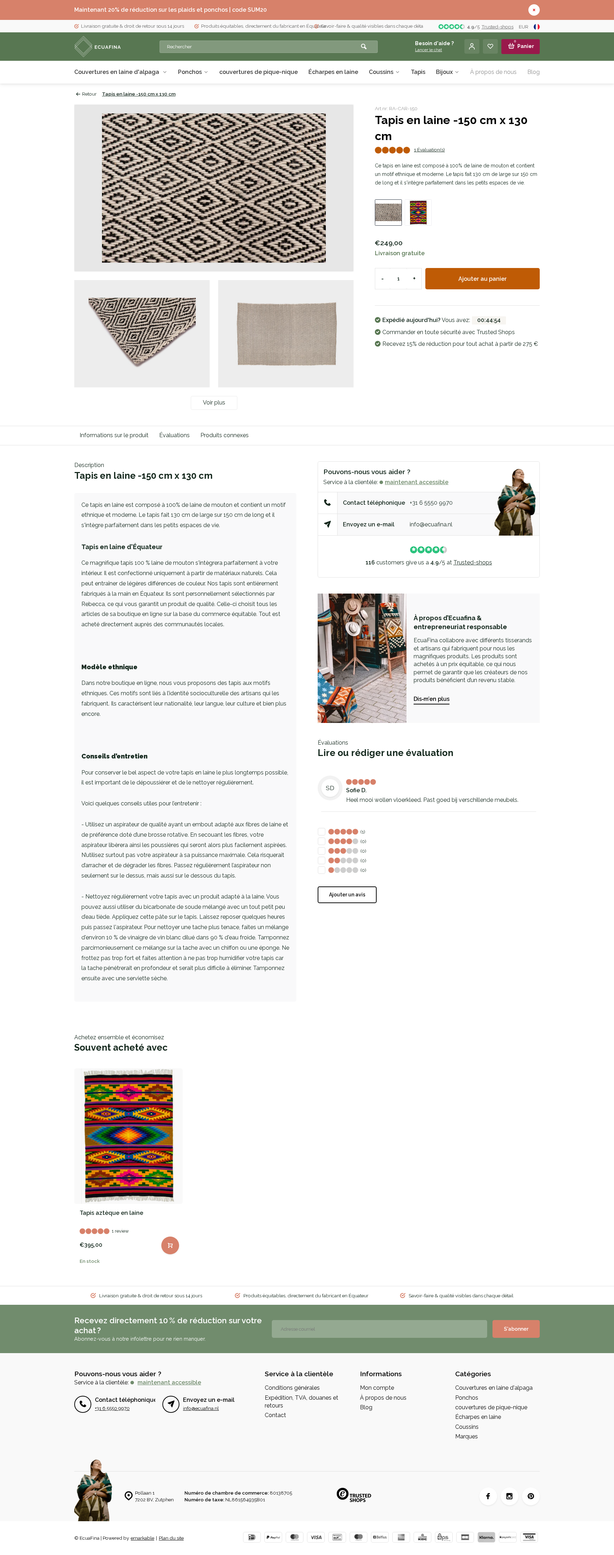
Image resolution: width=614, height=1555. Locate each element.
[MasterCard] (294, 1538)
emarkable (142, 1538)
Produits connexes (224, 435)
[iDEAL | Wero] (252, 1538)
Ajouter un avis (347, 894)
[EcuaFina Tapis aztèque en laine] (128, 1136)
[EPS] (444, 1538)
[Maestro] (358, 1538)
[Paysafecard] (508, 1538)
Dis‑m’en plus (431, 699)
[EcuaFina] (117, 46)
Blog (533, 72)
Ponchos (190, 72)
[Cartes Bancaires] (465, 1538)
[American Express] (401, 1538)
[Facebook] (488, 1496)
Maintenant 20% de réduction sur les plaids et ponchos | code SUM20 (170, 9)
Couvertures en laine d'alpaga (117, 72)
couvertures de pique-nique (258, 72)
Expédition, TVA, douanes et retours (301, 1401)
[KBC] (422, 1538)
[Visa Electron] (529, 1538)
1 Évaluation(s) (429, 149)
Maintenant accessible (416, 482)
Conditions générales (292, 1387)
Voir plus (214, 402)
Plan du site (171, 1538)
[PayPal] (273, 1538)
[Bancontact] (337, 1538)
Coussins (381, 72)
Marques (466, 1436)
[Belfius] (380, 1538)
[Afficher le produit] (170, 1245)
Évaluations (174, 435)
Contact (275, 1415)
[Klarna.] (486, 1538)
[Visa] (316, 1538)
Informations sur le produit (114, 435)
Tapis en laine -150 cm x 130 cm (139, 94)
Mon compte (377, 1387)
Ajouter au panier (482, 278)
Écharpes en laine (333, 72)
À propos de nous (493, 72)
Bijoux (444, 72)
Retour (89, 94)
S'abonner (516, 1329)
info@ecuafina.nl (431, 524)
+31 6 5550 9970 (431, 502)
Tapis (418, 72)
